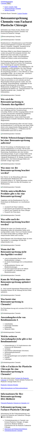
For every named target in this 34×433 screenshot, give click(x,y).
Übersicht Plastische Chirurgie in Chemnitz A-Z (15, 403)
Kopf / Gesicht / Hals (11, 7)
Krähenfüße (14, 66)
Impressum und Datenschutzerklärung (16, 429)
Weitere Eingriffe (10, 10)
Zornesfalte (4, 66)
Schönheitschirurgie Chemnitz (13, 430)
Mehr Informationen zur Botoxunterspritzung (14, 388)
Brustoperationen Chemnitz (13, 8)
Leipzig (19, 13)
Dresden (24, 13)
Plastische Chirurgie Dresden (9, 385)
